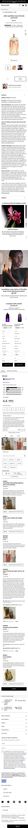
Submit (4, 781)
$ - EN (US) (5, 810)
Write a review (19, 25)
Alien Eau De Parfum (18, 325)
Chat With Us (6, 796)
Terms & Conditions (4, 820)
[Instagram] (25, 802)
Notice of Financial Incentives (9, 768)
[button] (25, 34)
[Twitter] (2, 802)
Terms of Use (15, 773)
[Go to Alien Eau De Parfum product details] (19, 317)
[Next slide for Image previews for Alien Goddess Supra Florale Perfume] (23, 67)
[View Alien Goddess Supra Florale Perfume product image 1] (7, 67)
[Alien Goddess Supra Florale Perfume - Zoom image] (14, 42)
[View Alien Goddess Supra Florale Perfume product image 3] (20, 67)
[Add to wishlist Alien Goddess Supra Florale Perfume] (25, 30)
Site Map (10, 820)
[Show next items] (26, 319)
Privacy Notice (21, 776)
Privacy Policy (23, 766)
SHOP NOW (16, 2)
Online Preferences (22, 820)
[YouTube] (14, 802)
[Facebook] (8, 802)
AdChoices (14, 817)
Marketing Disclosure (15, 775)
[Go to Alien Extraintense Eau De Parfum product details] (7, 317)
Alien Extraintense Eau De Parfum (7, 325)
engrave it (14, 60)
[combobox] (13, 9)
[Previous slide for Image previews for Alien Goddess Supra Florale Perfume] (4, 67)
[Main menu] (26, 5)
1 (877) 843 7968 (7, 792)
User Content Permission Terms (7, 821)
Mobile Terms (22, 760)
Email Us (5, 789)
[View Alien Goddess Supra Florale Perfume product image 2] (14, 67)
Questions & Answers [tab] (12, 370)
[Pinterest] (20, 802)
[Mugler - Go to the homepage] (5, 5)
